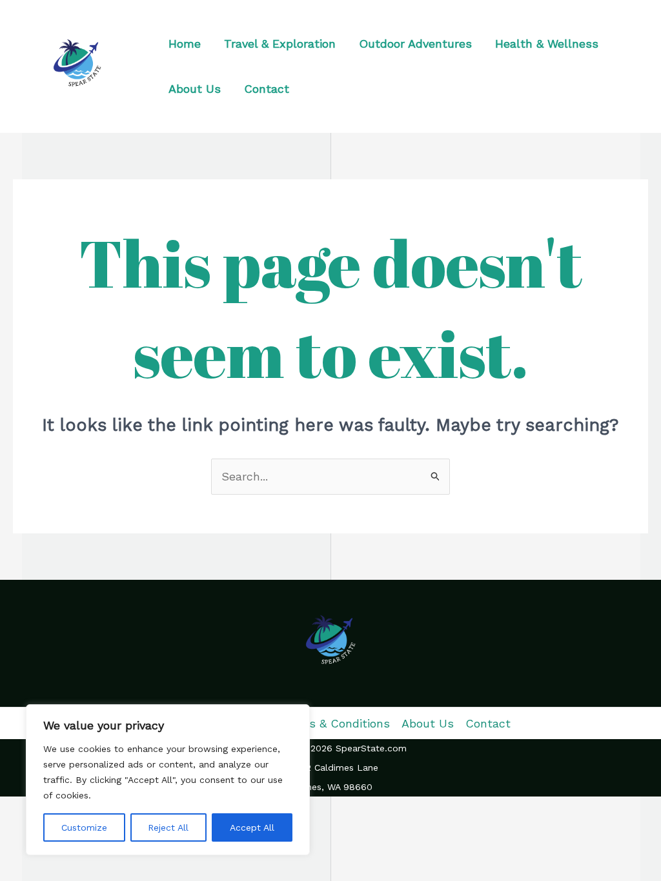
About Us (194, 88)
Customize (84, 827)
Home (184, 43)
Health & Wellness (546, 43)
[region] (168, 779)
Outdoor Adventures (415, 43)
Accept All (252, 827)
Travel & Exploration (280, 43)
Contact (266, 88)
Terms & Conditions (335, 723)
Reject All (168, 827)
